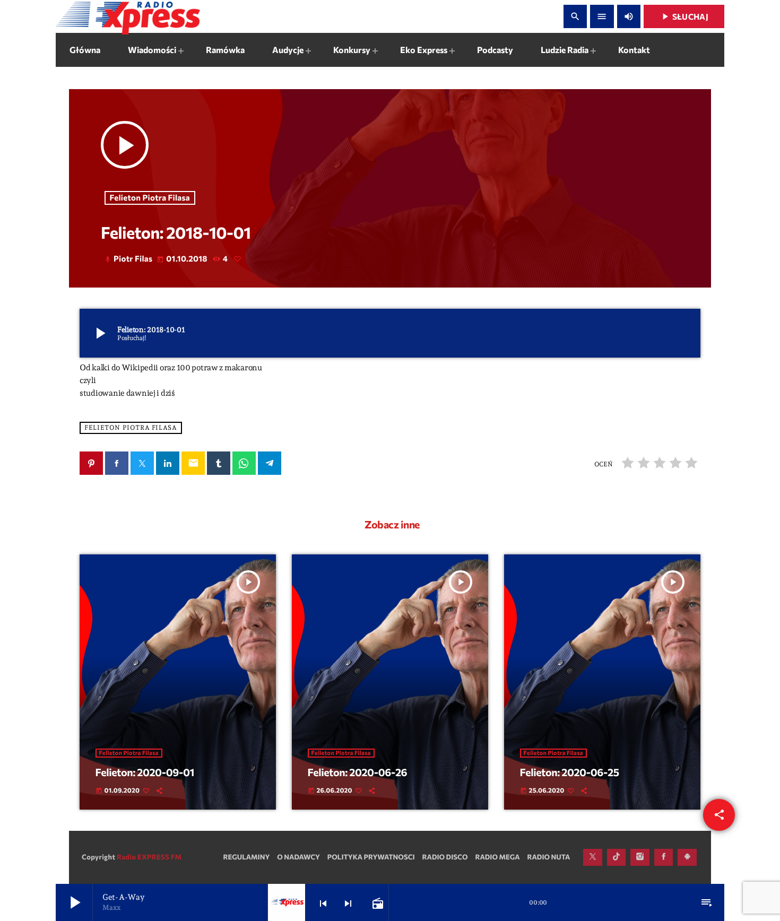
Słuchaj (684, 16)
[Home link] (128, 16)
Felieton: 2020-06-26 (358, 772)
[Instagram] (639, 857)
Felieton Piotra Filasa (150, 198)
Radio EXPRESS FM (149, 857)
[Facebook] (663, 857)
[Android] (687, 857)
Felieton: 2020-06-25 (569, 772)
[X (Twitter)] (592, 857)
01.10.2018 (183, 259)
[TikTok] (616, 857)
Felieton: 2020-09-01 (145, 772)
